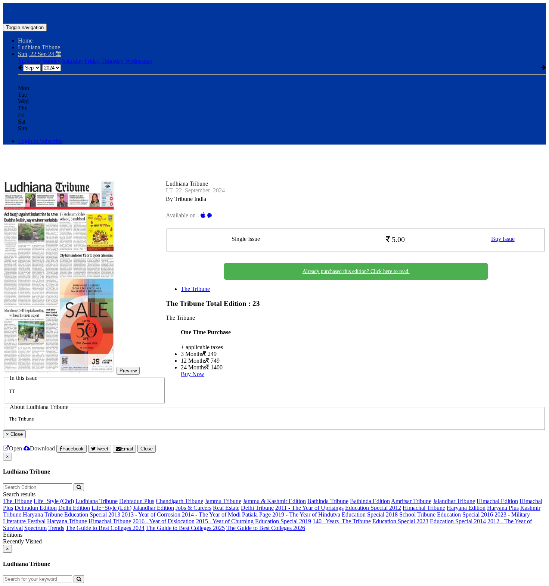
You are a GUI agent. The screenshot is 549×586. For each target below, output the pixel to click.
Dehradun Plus (136, 501)
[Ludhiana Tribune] (274, 12)
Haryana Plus (503, 508)
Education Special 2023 (400, 521)
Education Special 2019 (283, 521)
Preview (128, 370)
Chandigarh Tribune (179, 501)
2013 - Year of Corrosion (151, 514)
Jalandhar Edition (153, 508)
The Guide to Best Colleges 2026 (265, 528)
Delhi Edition (74, 508)
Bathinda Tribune (327, 501)
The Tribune (195, 289)
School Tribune (417, 514)
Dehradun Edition (36, 508)
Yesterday (29, 61)
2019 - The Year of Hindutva (306, 514)
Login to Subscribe (40, 141)
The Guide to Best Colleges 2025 (185, 528)
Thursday (112, 61)
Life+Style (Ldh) (111, 508)
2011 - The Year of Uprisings (309, 508)
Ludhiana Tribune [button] (39, 47)
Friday (92, 61)
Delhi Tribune (257, 508)
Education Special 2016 (465, 514)
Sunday (52, 61)
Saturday (72, 61)
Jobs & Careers (193, 508)
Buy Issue (503, 239)
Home (25, 40)
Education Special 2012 (373, 508)
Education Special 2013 (92, 514)
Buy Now (192, 374)
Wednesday (138, 61)
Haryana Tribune (43, 514)
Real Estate (226, 508)
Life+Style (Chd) (54, 501)
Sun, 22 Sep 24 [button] (37, 54)
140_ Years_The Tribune (342, 521)
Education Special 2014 (458, 521)
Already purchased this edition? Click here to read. (356, 271)
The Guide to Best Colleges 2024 (105, 528)
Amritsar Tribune (411, 501)
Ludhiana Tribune (96, 501)
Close (146, 449)
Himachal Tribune (424, 508)
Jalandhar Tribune (454, 501)
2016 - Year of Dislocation (164, 521)
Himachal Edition (497, 501)
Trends (56, 528)
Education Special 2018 (370, 514)
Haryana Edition (466, 508)
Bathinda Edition (370, 501)
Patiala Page (256, 514)
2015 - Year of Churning (225, 521)
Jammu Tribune (223, 501)
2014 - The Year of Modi (211, 514)
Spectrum (35, 528)
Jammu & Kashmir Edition (274, 501)
